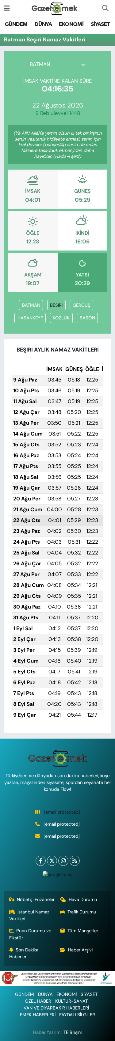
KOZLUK (61, 318)
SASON (87, 318)
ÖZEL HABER (38, 1001)
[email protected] (62, 812)
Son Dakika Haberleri (24, 953)
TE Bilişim (72, 1032)
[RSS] (75, 861)
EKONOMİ (71, 24)
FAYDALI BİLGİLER (77, 1015)
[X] (52, 861)
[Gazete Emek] (55, 8)
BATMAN (31, 305)
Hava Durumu (83, 899)
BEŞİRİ (56, 305)
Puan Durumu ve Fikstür (30, 934)
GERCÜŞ (81, 305)
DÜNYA (43, 24)
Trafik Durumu (81, 912)
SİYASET (100, 24)
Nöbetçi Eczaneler (36, 899)
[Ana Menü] (7, 8)
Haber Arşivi (80, 950)
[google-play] (57, 876)
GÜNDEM (16, 24)
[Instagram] (63, 861)
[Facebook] (41, 861)
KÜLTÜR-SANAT (71, 1001)
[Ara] (105, 8)
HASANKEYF (30, 318)
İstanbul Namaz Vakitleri (29, 915)
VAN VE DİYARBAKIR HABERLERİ (56, 1008)
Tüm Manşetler (82, 931)
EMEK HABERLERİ (38, 1015)
